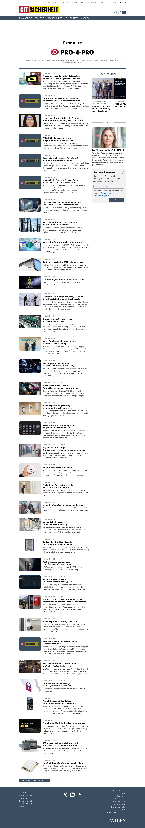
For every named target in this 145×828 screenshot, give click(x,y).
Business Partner (99, 2)
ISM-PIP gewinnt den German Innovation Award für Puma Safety (58, 364)
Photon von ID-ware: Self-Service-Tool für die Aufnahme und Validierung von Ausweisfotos (63, 119)
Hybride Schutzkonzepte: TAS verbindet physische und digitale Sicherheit (60, 159)
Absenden (116, 200)
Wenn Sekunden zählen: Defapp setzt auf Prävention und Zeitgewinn (59, 702)
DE (121, 2)
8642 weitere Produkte (34, 780)
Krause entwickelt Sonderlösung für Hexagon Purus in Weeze (57, 320)
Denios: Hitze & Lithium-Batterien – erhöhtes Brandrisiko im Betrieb (58, 543)
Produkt (46, 73)
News (48, 2)
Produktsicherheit (114, 812)
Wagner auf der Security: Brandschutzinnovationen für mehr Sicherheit (64, 448)
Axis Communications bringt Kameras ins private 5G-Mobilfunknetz (60, 223)
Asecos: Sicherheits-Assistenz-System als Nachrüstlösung (56, 523)
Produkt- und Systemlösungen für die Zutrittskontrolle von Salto (58, 486)
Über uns (120, 799)
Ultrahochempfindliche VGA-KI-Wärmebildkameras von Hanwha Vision (60, 386)
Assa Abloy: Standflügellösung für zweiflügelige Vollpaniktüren (57, 406)
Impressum (120, 804)
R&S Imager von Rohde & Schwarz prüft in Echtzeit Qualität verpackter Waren (60, 744)
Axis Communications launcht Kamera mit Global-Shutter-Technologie (60, 664)
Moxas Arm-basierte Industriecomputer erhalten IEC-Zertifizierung (60, 342)
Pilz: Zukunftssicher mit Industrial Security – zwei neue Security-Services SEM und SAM (62, 203)
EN (125, 2)
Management (26, 18)
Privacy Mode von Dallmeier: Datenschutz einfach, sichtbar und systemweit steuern (61, 77)
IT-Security (71, 18)
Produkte (75, 2)
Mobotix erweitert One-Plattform (57, 467)
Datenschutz (118, 807)
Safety (85, 18)
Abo (124, 793)
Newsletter (119, 790)
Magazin (85, 2)
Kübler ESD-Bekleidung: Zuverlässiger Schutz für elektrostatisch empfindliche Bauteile (63, 298)
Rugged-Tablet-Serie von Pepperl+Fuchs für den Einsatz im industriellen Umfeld (60, 181)
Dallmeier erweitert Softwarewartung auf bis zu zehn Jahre (60, 642)
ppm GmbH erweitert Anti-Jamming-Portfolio (63, 763)
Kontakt (121, 796)
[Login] (119, 12)
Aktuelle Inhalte (60, 2)
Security (40, 18)
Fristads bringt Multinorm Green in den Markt (63, 279)
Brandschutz (55, 18)
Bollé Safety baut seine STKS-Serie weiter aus (63, 262)
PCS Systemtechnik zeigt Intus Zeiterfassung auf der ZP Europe (57, 563)
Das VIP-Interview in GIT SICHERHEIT (108, 150)
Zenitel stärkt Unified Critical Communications (64, 723)
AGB (124, 810)
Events (112, 2)
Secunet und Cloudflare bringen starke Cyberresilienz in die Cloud (58, 684)
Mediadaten (119, 801)
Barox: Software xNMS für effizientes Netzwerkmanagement (58, 580)
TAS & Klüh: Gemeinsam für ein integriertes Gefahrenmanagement (58, 139)
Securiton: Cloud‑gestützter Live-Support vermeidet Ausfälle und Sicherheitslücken (61, 99)
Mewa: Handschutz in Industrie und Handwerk (64, 505)
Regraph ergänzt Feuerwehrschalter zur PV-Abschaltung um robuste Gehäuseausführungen (64, 600)
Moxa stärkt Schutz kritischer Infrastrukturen (63, 242)
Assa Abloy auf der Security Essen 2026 (60, 621)
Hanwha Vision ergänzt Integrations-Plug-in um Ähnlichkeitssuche (59, 426)
